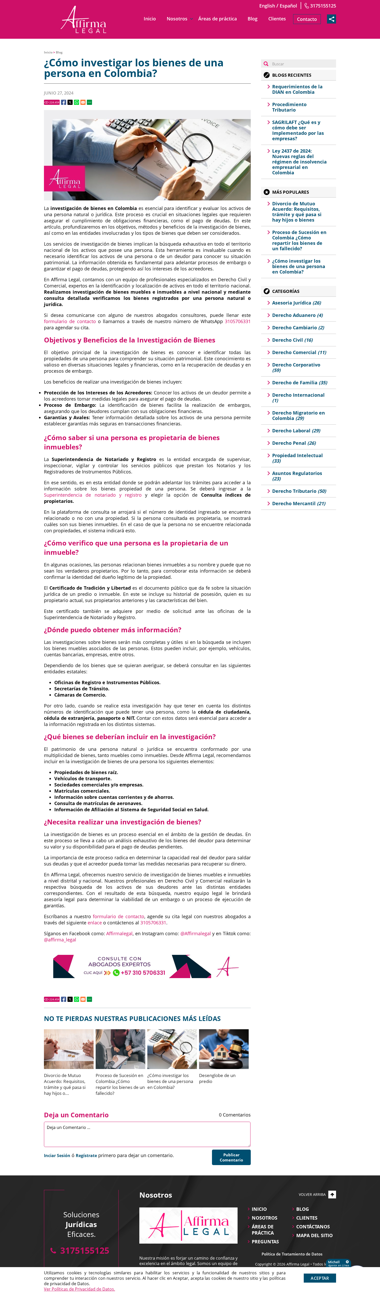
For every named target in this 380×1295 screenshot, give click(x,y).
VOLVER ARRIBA (312, 1194)
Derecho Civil (292, 340)
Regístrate (86, 1155)
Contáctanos (313, 1226)
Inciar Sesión (57, 1155)
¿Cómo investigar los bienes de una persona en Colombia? (170, 1081)
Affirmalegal (119, 933)
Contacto (307, 19)
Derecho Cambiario (298, 327)
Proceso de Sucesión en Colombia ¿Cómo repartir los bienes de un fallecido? (120, 1084)
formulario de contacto (70, 321)
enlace (95, 922)
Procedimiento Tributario (289, 107)
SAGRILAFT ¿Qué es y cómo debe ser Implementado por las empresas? (298, 130)
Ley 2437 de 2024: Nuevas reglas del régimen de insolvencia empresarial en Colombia (299, 162)
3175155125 (323, 6)
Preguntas (265, 1241)
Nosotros (177, 18)
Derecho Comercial (299, 352)
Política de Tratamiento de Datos (292, 1254)
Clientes (277, 18)
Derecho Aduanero (297, 315)
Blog (252, 18)
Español (288, 6)
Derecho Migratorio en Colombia (298, 415)
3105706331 (238, 321)
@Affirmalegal (195, 933)
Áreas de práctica (217, 18)
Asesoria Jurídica (296, 303)
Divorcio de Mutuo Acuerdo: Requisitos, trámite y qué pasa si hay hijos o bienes (297, 211)
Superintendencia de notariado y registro (93, 495)
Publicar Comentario (231, 1157)
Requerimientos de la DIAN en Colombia (297, 89)
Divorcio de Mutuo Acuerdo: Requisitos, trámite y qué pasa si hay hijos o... (65, 1084)
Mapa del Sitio (314, 1235)
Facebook (63, 102)
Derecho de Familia (299, 382)
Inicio (150, 18)
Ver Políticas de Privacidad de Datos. (79, 1289)
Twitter (70, 102)
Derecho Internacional (298, 397)
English (267, 6)
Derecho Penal (294, 443)
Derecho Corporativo (296, 367)
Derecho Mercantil (298, 503)
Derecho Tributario (299, 491)
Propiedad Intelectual (297, 458)
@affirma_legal (60, 940)
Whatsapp (76, 102)
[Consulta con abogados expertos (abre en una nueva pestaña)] (147, 966)
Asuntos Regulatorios (297, 476)
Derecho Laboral (296, 430)
